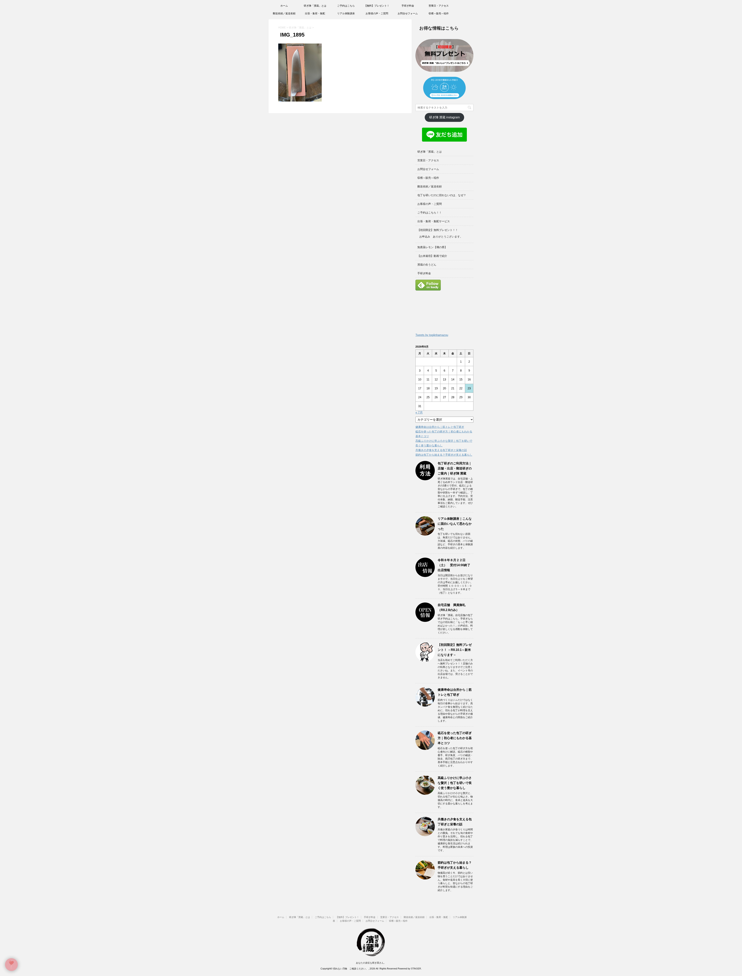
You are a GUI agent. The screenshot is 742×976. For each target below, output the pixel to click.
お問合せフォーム (408, 13)
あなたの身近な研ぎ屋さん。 (371, 962)
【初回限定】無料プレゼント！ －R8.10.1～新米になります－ (455, 649)
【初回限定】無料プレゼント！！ (437, 230)
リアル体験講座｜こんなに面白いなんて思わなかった (455, 523)
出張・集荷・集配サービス (433, 221)
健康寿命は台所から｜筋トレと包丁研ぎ (439, 426)
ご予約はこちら (346, 5)
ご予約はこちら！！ (429, 212)
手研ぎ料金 (408, 5)
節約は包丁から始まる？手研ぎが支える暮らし (443, 454)
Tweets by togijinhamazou (431, 335)
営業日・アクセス (439, 5)
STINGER (416, 968)
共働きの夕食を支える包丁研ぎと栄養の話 (441, 450)
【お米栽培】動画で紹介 (432, 255)
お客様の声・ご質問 (377, 13)
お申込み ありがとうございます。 (441, 236)
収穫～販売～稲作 (439, 13)
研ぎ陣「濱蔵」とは (315, 5)
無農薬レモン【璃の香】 (432, 247)
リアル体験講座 (346, 13)
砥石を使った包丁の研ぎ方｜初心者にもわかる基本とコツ (455, 738)
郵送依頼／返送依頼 (284, 13)
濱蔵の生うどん (426, 264)
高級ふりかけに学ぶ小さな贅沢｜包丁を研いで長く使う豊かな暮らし (455, 783)
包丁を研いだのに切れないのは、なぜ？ (441, 195)
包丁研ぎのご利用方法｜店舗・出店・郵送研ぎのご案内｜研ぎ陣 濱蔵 (455, 468)
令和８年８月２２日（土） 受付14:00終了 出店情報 (455, 565)
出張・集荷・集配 (315, 13)
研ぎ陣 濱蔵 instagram (444, 117)
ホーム (284, 5)
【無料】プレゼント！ (376, 5)
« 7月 (419, 412)
